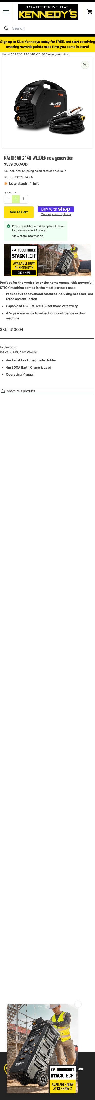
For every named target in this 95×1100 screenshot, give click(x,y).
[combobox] (52, 28)
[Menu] (6, 12)
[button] (19, 212)
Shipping (28, 171)
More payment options (56, 214)
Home (6, 54)
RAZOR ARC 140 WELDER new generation (41, 54)
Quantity (10, 192)
